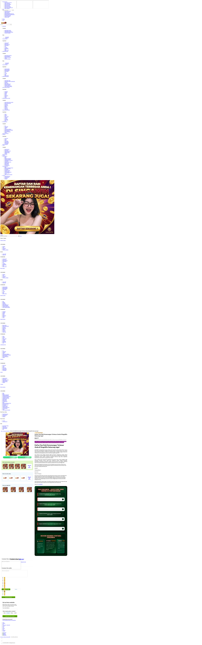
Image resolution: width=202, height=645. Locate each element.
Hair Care (4, 327)
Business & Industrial (8, 158)
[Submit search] (13, 10)
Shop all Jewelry (5, 154)
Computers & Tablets (6, 397)
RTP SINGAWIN (7, 56)
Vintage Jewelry (7, 151)
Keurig (6, 94)
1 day (4, 612)
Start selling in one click (8, 2)
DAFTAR (24, 457)
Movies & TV (7, 164)
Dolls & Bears (7, 163)
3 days (8, 612)
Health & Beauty (2, 319)
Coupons (4, 155)
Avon (5, 114)
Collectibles (6, 126)
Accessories (4, 248)
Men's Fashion (2, 268)
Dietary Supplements (8, 103)
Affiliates (4, 623)
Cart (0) (4, 420)
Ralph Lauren (7, 50)
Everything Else (7, 165)
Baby (5, 156)
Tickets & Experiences (6, 407)
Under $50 (6, 63)
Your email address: (6, 607)
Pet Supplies (6, 169)
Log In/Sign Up (5, 421)
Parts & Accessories (7, 168)
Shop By (4, 175)
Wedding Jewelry (7, 152)
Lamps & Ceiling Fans (8, 85)
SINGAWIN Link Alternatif (9, 32)
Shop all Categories (5, 166)
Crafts (5, 128)
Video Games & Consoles (8, 174)
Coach (5, 139)
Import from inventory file (9, 7)
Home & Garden (2, 295)
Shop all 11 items (29, 466)
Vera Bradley (6, 143)
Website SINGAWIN (8, 57)
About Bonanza (5, 428)
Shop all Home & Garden (6, 87)
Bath (3, 301)
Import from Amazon (8, 4)
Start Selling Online (5, 425)
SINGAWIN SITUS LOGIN (6, 98)
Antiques (6, 127)
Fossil (5, 140)
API (3, 624)
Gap (5, 46)
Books (5, 157)
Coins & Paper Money (8, 129)
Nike (5, 49)
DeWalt (6, 93)
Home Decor (6, 83)
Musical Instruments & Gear (9, 167)
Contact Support (5, 427)
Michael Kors (7, 48)
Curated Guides (7, 177)
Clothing (4, 246)
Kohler (6, 96)
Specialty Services (7, 170)
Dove (5, 115)
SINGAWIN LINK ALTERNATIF (10, 81)
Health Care (6, 105)
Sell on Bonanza (5, 1)
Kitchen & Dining (7, 84)
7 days (12, 612)
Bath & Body (4, 325)
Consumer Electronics (6, 398)
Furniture (6, 82)
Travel (6, 173)
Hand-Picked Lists (7, 176)
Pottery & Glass (5, 355)
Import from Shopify (8, 6)
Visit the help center (8, 11)
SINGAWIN (4, 26)
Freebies (6, 178)
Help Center (4, 426)
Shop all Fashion (5, 38)
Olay (5, 120)
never (15, 612)
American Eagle (7, 68)
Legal (3, 627)
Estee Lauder (7, 116)
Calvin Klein (6, 45)
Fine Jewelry (6, 150)
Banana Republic (7, 44)
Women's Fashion (3, 240)
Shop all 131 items (29, 477)
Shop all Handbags (5, 144)
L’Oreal (6, 118)
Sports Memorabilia (8, 131)
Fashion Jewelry (7, 149)
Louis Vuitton (7, 141)
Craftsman (6, 91)
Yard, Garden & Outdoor (8, 86)
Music (3, 402)
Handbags (4, 134)
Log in (3, 18)
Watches (6, 153)
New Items (4, 415)
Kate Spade (4, 367)
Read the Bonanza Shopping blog (10, 14)
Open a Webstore (7, 8)
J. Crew (6, 47)
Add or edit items (7, 3)
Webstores (4, 630)
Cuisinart (6, 92)
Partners (4, 628)
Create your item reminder (10, 616)
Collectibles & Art (3, 344)
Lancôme (6, 117)
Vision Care (6, 109)
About (3, 622)
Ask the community (7, 16)
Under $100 (7, 37)
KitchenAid (6, 95)
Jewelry (4, 145)
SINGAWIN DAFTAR (8, 31)
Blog (3, 429)
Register (4, 19)
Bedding (4, 302)
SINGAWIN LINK (7, 80)
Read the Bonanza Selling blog (9, 13)
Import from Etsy (7, 5)
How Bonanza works (8, 15)
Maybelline (6, 119)
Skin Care (6, 108)
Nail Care (6, 107)
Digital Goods (7, 162)
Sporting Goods (7, 171)
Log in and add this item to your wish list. (9, 620)
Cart (3, 20)
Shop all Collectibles (6, 133)
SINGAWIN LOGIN (8, 30)
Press (3, 629)
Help (3, 9)
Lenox (6, 97)
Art (5, 125)
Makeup (6, 106)
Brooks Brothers (7, 70)
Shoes (3, 247)
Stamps (6, 132)
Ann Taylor (6, 43)
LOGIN (10, 457)
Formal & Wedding (5, 249)
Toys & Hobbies (5, 408)
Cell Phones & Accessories (9, 160)
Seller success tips (7, 12)
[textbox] (5, 24)
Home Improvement (6, 304)
